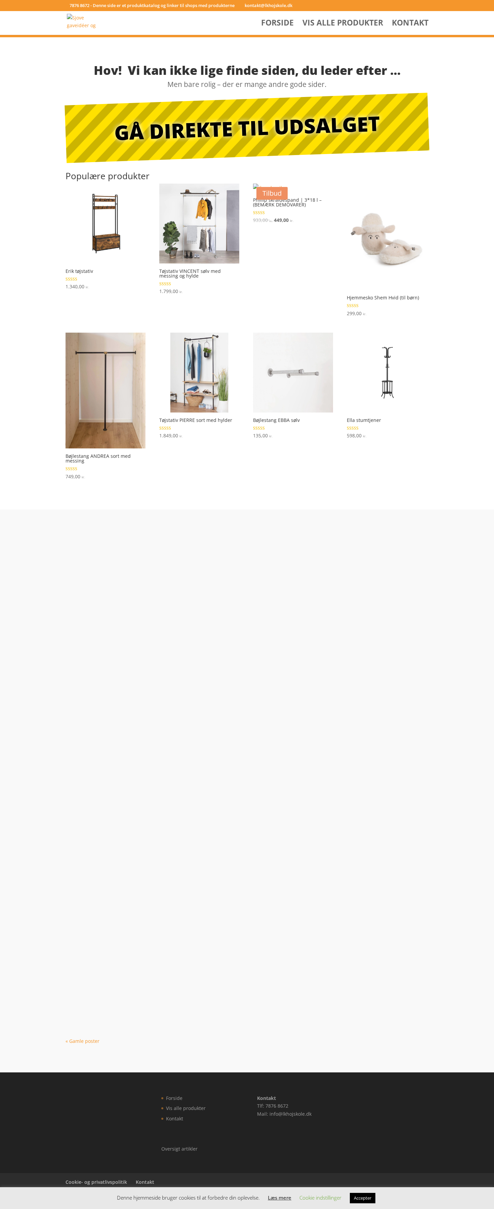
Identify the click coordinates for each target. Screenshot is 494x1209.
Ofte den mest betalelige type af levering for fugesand (154, 951)
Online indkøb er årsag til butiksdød (126, 856)
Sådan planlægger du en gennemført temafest (142, 617)
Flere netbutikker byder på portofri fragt (133, 760)
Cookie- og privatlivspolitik (96, 1182)
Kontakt (410, 24)
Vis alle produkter (342, 24)
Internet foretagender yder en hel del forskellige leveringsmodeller (174, 999)
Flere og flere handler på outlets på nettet (136, 808)
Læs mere (279, 1197)
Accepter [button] (362, 1198)
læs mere (82, 583)
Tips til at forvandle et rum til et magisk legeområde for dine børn (172, 557)
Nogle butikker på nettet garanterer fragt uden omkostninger (166, 903)
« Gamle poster (82, 1041)
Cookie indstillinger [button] (320, 1197)
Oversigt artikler (179, 1149)
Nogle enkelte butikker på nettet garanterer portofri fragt (160, 664)
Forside (277, 24)
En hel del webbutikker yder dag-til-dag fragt (140, 712)
